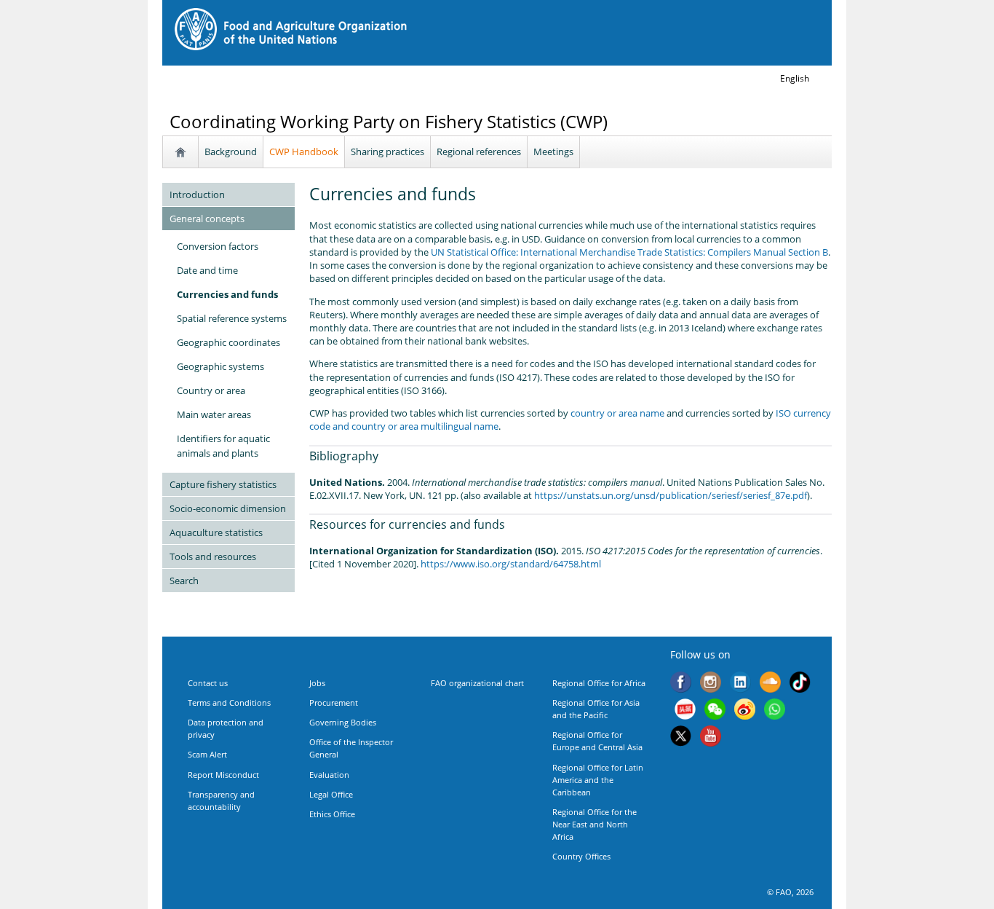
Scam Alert (207, 754)
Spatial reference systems (232, 318)
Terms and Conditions (229, 702)
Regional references (479, 151)
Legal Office (331, 794)
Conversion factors (217, 246)
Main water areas (214, 414)
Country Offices (581, 856)
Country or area (211, 390)
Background (230, 151)
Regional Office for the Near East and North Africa (594, 824)
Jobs (317, 682)
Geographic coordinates (228, 342)
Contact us (208, 682)
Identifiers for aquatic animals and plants (223, 446)
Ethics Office (332, 813)
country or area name (617, 413)
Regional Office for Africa (598, 682)
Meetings (553, 151)
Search (184, 580)
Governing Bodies (342, 722)
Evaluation (329, 774)
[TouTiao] (685, 710)
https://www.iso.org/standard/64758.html (511, 563)
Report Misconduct (223, 774)
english (794, 78)
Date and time (207, 270)
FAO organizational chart (477, 682)
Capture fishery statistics (223, 484)
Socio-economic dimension (228, 508)
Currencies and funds (227, 294)
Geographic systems (220, 366)
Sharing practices (387, 151)
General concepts (207, 218)
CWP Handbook (303, 151)
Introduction (197, 194)
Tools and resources (213, 556)
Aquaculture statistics (216, 532)
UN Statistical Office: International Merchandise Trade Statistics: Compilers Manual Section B (629, 252)
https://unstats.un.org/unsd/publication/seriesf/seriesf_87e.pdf (670, 495)
